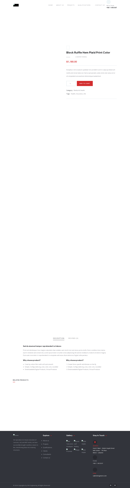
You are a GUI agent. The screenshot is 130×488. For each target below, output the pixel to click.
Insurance (79, 94)
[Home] (16, 5)
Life (84, 94)
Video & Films (71, 410)
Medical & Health (79, 90)
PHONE (95, 461)
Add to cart (85, 83)
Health (73, 94)
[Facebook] (110, 485)
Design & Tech (97, 410)
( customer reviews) (81, 57)
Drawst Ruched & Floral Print (26, 413)
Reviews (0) (73, 338)
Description (58, 338)
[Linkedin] (115, 485)
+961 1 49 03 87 (111, 8)
